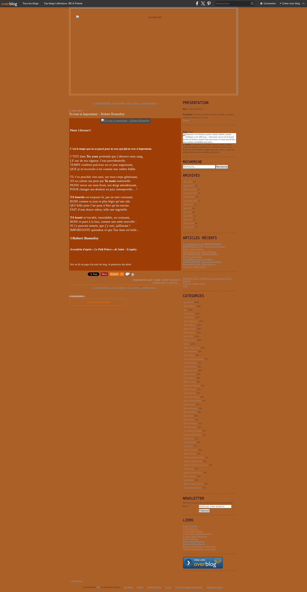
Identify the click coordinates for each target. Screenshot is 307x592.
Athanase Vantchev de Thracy (196, 465)
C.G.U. (168, 587)
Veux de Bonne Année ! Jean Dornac (198, 259)
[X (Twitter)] (203, 3)
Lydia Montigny (190, 366)
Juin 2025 (188, 208)
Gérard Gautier (190, 393)
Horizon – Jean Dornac (192, 256)
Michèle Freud (190, 332)
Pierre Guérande (190, 427)
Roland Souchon (190, 370)
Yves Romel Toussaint (193, 430)
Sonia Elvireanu (190, 412)
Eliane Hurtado (190, 374)
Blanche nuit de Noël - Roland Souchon (199, 264)
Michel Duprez (190, 325)
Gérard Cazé (189, 468)
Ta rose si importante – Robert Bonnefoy (97, 114)
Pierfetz (187, 344)
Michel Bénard (190, 306)
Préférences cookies (214, 587)
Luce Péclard (189, 317)
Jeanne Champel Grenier (194, 359)
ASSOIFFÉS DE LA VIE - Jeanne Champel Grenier (204, 246)
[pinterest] (209, 3)
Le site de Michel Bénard (193, 531)
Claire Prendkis (190, 442)
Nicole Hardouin (190, 351)
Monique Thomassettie (193, 461)
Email (185, 506)
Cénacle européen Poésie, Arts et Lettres (199, 549)
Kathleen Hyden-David (193, 472)
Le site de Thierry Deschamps (195, 536)
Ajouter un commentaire (98, 302)
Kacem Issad (189, 438)
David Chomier (190, 389)
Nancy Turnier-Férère (192, 400)
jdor (98, 587)
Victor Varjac (189, 313)
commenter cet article (165, 283)
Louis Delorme (190, 377)
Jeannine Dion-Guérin (193, 434)
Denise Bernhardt (191, 321)
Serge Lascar (189, 419)
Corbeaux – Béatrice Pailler (194, 283)
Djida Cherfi (189, 336)
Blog (185, 108)
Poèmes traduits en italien (194, 457)
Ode (185, 309)
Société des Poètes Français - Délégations (199, 546)
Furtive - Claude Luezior (193, 249)
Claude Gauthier (190, 362)
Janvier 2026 (189, 185)
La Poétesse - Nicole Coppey (194, 266)
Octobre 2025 (190, 196)
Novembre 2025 (191, 193)
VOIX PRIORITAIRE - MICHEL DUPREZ (200, 254)
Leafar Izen (188, 446)
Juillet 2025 (189, 204)
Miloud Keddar (190, 476)
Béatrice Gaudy (190, 381)
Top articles (128, 587)
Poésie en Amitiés (190, 526)
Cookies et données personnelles (189, 587)
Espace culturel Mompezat (193, 541)
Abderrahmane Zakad (193, 487)
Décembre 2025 (190, 189)
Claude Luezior (190, 340)
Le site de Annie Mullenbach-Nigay (197, 533)
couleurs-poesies (76, 581)
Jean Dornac (189, 302)
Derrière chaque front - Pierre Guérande (199, 251)
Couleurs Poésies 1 (190, 528)
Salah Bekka (189, 480)
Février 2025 (189, 223)
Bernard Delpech (191, 423)
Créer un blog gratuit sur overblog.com (203, 563)
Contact (186, 120)
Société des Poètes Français (194, 543)
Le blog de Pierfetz (190, 538)
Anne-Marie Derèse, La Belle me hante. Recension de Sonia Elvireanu (207, 279)
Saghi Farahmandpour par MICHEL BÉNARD (202, 244)
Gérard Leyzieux (191, 449)
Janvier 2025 (189, 227)
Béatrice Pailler (190, 328)
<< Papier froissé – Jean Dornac (109, 103)
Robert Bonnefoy (171, 280)
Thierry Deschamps (192, 347)
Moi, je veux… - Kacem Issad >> (142, 103)
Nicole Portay (189, 355)
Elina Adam (188, 415)
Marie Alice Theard (192, 396)
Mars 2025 (188, 219)
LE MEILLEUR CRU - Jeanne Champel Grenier (202, 261)
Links (185, 286)
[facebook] (197, 3)
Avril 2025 (188, 215)
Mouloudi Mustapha (192, 385)
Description (188, 114)
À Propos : (188, 144)
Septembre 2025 (191, 200)
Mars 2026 (188, 181)
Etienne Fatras (189, 404)
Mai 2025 (188, 212)
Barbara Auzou (190, 453)
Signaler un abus (154, 587)
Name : (186, 131)
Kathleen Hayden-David (194, 483)
